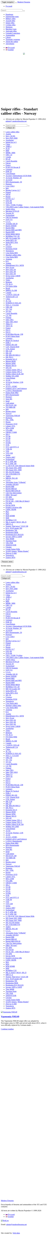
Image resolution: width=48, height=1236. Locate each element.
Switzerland (10, 215)
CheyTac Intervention (14, 493)
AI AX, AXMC (11, 386)
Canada (8, 292)
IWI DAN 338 (11, 405)
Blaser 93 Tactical (12, 340)
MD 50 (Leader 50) (13, 238)
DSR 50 (9, 171)
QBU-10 (9, 155)
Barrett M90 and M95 (14, 230)
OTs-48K (9, 430)
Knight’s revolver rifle (14, 507)
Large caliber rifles (12, 132)
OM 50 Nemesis (12, 217)
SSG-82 (9, 368)
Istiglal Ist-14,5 (11, 142)
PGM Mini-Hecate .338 (14, 334)
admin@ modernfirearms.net (16, 121)
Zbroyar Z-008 (11, 553)
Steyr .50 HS (10, 136)
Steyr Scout (10, 267)
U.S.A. (8, 222)
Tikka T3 (9, 324)
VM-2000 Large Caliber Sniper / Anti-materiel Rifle (25, 207)
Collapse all (10, 128)
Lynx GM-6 (10, 186)
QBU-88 (9, 307)
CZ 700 (8, 315)
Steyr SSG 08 (11, 272)
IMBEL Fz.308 (11, 290)
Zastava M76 (10, 557)
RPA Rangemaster (12, 395)
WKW (8, 194)
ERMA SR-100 (11, 345)
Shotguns (9, 27)
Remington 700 (11, 530)
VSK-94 (9, 449)
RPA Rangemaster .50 (14, 182)
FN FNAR (10, 499)
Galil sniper (10, 403)
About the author (12, 42)
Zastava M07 (10, 457)
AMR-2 (8, 146)
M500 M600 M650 (13, 234)
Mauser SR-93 (11, 366)
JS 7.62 (8, 301)
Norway (9, 414)
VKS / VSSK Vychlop (14, 205)
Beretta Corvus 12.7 (13, 190)
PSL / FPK (10, 420)
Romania (9, 418)
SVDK (8, 443)
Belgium (9, 282)
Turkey (8, 476)
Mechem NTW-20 (12, 211)
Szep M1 (9, 399)
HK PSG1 (9, 357)
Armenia (9, 259)
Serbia (8, 455)
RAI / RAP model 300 (14, 528)
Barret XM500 (11, 226)
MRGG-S (9, 524)
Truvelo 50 (10, 213)
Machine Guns (11, 29)
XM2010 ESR (11, 545)
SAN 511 (9, 219)
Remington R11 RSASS (15, 535)
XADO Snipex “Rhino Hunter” (17, 551)
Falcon (8, 163)
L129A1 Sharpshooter (14, 391)
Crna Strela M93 (12, 253)
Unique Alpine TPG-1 (14, 370)
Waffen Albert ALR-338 (15, 374)
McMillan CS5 (11, 520)
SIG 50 (8, 245)
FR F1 (8, 330)
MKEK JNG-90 (12, 478)
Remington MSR (12, 532)
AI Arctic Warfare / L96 (14, 382)
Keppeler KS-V (11, 359)
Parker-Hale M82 (12, 393)
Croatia (8, 157)
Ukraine (9, 547)
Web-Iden (16, 1233)
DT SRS (9, 497)
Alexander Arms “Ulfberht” (16, 482)
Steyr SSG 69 (11, 274)
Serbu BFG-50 (11, 240)
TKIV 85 (9, 326)
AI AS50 (9, 180)
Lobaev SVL (10, 426)
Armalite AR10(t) (12, 484)
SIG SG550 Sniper (13, 472)
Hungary (9, 184)
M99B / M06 (10, 153)
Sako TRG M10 (12, 322)
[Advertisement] (24, 81)
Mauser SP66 (10, 363)
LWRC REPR (11, 509)
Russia (8, 197)
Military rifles (10, 19)
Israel (8, 401)
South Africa (10, 209)
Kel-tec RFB (10, 505)
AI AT (8, 384)
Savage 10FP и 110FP (14, 537)
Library (8, 37)
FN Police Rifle (11, 286)
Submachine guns (12, 17)
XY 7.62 (9, 309)
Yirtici (8, 280)
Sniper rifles (10, 23)
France (8, 165)
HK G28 (9, 351)
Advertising (10, 44)
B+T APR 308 (11, 462)
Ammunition (10, 35)
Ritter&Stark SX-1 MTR (15, 265)
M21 (7, 512)
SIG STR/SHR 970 (13, 474)
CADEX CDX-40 (12, 295)
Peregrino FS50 (11, 249)
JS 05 (8, 149)
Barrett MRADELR (13, 491)
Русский (9, 6)
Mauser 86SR (11, 361)
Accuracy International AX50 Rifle (18, 176)
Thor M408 (10, 539)
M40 (7, 518)
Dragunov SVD (11, 424)
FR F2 (8, 332)
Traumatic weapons (13, 39)
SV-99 (8, 439)
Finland (8, 318)
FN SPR (9, 503)
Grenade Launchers (13, 33)
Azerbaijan (10, 140)
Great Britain (10, 174)
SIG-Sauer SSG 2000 (14, 468)
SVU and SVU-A (12, 447)
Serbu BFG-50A (12, 242)
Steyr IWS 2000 (11, 138)
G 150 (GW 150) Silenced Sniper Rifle (20, 466)
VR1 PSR (9, 543)
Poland (8, 192)
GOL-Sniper (10, 349)
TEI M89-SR (10, 407)
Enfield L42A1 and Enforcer (16, 388)
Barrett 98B (10, 487)
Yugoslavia (10, 251)
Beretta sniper (11, 411)
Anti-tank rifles (11, 31)
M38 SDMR (10, 516)
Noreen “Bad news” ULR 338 (17, 526)
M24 (7, 514)
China (8, 144)
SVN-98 (9, 203)
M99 (7, 151)
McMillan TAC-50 (12, 236)
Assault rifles (10, 21)
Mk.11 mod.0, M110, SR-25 (16, 522)
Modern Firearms (23, 2)
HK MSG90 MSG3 (13, 355)
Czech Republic (11, 161)
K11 (7, 261)
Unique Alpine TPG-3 (14, 372)
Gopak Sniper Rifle (13, 549)
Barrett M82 (10, 228)
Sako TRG (10, 320)
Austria (8, 134)
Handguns (9, 14)
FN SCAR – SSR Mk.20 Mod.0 (17, 501)
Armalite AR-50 (11, 224)
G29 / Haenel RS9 (12, 347)
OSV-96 (9, 201)
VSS (7, 451)
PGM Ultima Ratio (13, 336)
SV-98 (8, 436)
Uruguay (9, 247)
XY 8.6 (8, 311)
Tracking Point (11, 541)
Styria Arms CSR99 (13, 276)
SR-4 (7, 434)
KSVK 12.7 (10, 199)
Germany (9, 169)
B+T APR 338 (11, 464)
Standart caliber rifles (13, 255)
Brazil (8, 288)
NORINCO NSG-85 (13, 303)
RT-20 (8, 159)
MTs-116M (10, 428)
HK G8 (8, 353)
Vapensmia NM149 (13, 416)
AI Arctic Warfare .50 (14, 178)
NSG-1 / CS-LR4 (12, 305)
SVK (7, 445)
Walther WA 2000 (12, 376)
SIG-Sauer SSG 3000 (14, 470)
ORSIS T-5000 (11, 432)
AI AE (8, 380)
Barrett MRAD (11, 489)
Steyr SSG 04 (11, 270)
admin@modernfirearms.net (16, 1224)
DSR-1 (8, 343)
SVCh (8, 441)
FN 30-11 (9, 284)
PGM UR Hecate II (13, 167)
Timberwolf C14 (12, 297)
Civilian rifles (10, 25)
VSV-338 (9, 453)
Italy (7, 188)
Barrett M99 (10, 232)
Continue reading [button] (7, 1029)
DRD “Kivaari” (11, 495)
